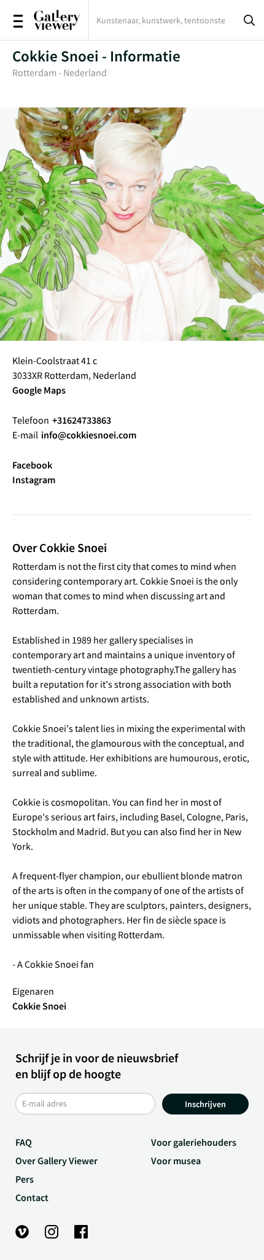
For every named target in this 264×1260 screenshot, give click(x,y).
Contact (32, 1197)
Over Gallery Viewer (56, 1160)
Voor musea (176, 1160)
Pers (24, 1179)
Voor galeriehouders (193, 1142)
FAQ (23, 1142)
